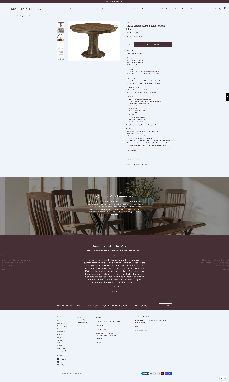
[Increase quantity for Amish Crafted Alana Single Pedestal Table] (132, 44)
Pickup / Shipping (132, 150)
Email (136, 326)
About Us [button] (165, 305)
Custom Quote (174, 9)
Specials (164, 9)
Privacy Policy (81, 320)
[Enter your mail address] (170, 330)
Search (79, 317)
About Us (137, 9)
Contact (144, 9)
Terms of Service (82, 322)
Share (129, 164)
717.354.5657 (100, 325)
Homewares (117, 9)
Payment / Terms (132, 159)
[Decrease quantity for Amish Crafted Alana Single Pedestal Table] (127, 44)
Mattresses (105, 9)
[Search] (216, 8)
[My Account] (220, 8)
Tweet (137, 164)
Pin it (145, 164)
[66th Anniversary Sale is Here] (114, 1)
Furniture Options (92, 9)
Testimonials (156, 9)
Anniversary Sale (187, 9)
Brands (127, 9)
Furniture (80, 9)
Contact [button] (98, 342)
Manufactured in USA (134, 155)
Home (72, 9)
